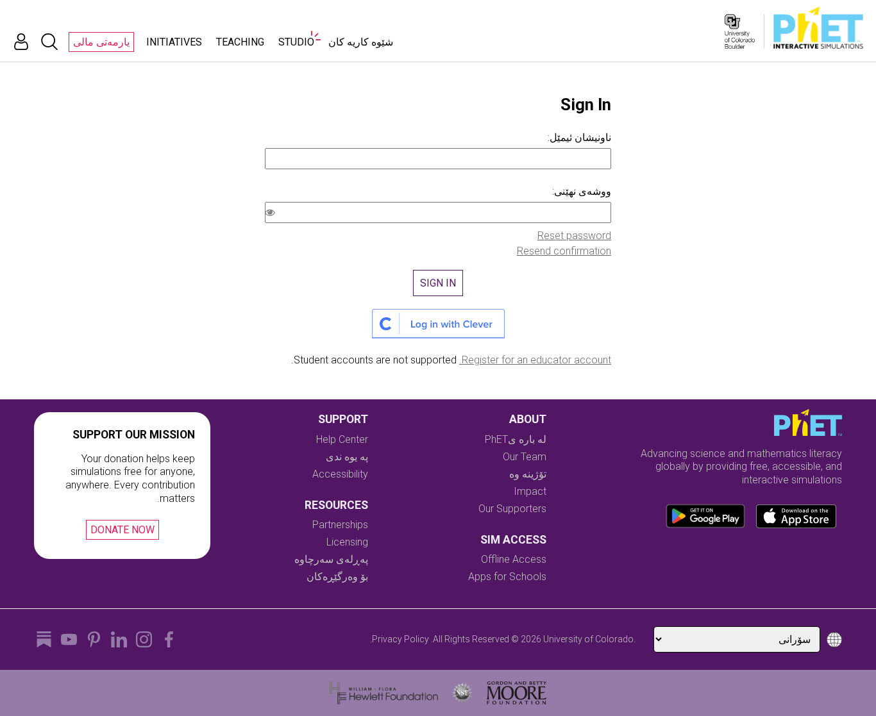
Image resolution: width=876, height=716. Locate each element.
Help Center (342, 439)
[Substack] (44, 639)
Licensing (347, 542)
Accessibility (340, 474)
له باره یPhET (515, 439)
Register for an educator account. (535, 360)
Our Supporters (512, 509)
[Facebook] (169, 639)
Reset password (574, 235)
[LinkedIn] (119, 639)
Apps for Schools (507, 576)
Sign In (438, 283)
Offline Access (513, 559)
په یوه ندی (347, 457)
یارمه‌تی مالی (101, 42)
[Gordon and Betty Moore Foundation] (516, 692)
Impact (530, 491)
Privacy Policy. (399, 639)
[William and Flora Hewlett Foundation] (384, 692)
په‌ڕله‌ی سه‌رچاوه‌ (331, 559)
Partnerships (340, 525)
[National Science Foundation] (462, 692)
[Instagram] (144, 639)
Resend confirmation (564, 251)
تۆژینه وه (527, 474)
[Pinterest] (94, 639)
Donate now (122, 530)
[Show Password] (272, 214)
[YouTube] (69, 639)
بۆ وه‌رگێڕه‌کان (337, 576)
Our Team (524, 457)
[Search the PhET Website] (49, 41)
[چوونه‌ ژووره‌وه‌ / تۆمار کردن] (21, 41)
